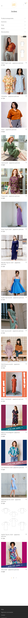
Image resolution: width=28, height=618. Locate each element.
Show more (3, 65)
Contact (3, 615)
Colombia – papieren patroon (10, 96)
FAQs (2, 609)
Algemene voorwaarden (7, 612)
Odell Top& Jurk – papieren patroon (12, 63)
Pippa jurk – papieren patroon (10, 196)
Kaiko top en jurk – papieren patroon (12, 297)
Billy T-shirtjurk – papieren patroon (12, 399)
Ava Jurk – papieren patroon (10, 569)
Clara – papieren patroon (8, 129)
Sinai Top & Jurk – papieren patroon (12, 229)
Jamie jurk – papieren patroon (10, 163)
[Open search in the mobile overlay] (24, 4)
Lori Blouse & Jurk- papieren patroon (12, 467)
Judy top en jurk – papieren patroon (12, 331)
